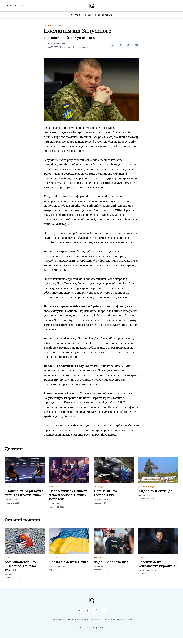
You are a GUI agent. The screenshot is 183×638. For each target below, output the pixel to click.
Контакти (96, 619)
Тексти (89, 15)
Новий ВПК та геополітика (105, 493)
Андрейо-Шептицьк (155, 491)
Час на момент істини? (68, 562)
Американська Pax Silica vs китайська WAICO (20, 566)
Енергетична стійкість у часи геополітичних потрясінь (68, 495)
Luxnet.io (102, 627)
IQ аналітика (12, 499)
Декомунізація (146, 487)
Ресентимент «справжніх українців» (157, 564)
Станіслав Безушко (54, 43)
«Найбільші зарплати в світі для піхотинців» (24, 493)
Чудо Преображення (111, 562)
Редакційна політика (77, 619)
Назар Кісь (144, 495)
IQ (91, 5)
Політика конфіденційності (117, 619)
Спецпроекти (105, 15)
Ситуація (75, 15)
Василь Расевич (58, 566)
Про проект (57, 619)
